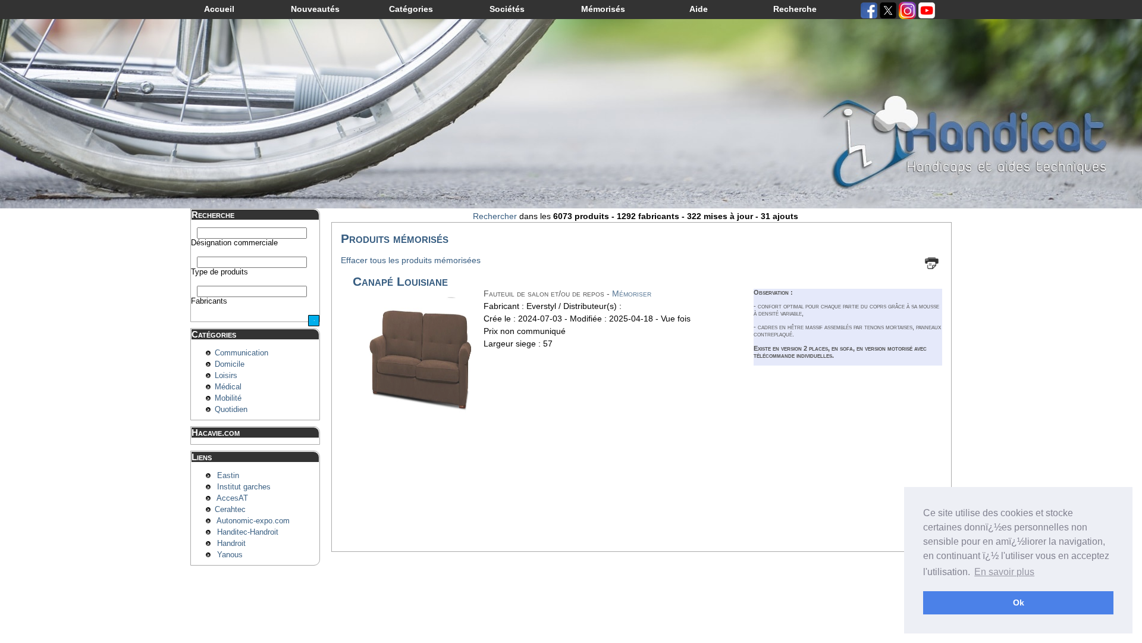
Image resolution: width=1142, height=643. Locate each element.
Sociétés (507, 9)
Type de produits (219, 272)
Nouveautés (315, 9)
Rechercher (495, 216)
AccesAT (232, 498)
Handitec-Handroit (247, 532)
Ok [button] (1018, 602)
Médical (228, 387)
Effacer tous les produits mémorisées (411, 260)
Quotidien (231, 409)
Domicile (229, 364)
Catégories (411, 9)
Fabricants (209, 301)
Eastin (228, 476)
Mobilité (228, 398)
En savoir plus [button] (1004, 572)
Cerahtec (230, 509)
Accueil (219, 9)
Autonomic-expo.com (253, 521)
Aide (698, 9)
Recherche (795, 9)
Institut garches (244, 487)
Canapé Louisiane (400, 281)
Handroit (231, 543)
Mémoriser (631, 293)
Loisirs (226, 376)
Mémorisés (603, 9)
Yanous (230, 555)
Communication (241, 353)
